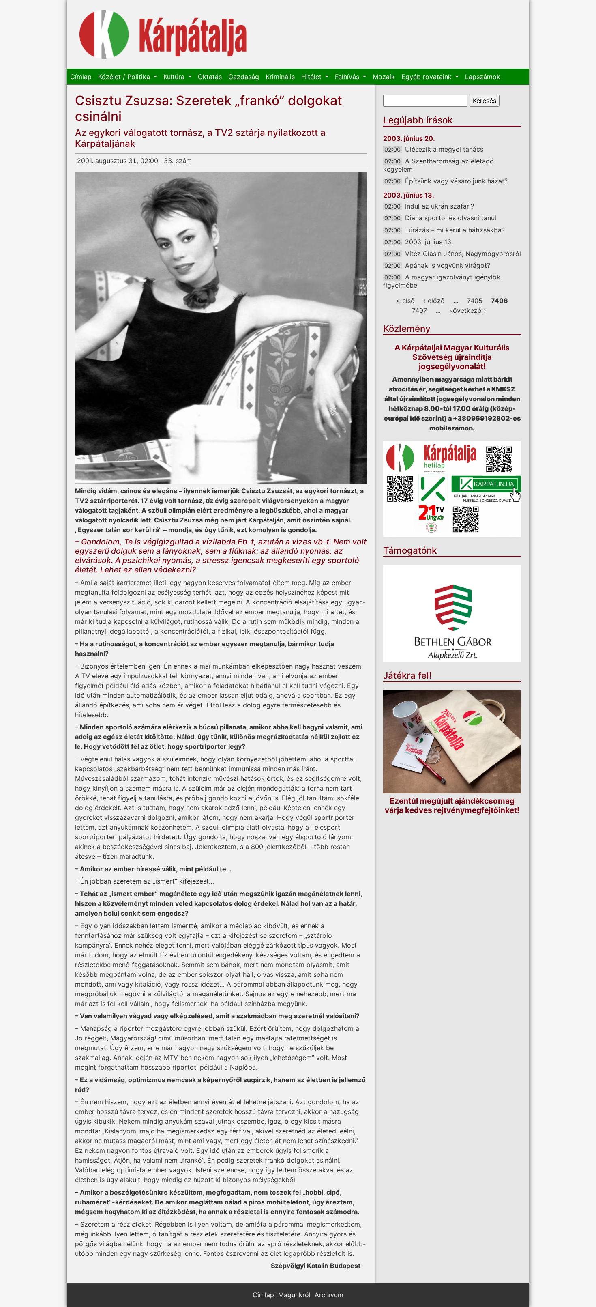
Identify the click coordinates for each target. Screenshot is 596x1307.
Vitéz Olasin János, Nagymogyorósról (463, 253)
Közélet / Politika (125, 77)
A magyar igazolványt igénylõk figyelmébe (441, 281)
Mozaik (384, 77)
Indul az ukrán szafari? (439, 206)
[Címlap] (163, 34)
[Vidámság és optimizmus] (221, 328)
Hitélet (312, 77)
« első (406, 301)
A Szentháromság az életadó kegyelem (438, 165)
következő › (467, 310)
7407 (419, 310)
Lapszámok (482, 77)
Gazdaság (243, 77)
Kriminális (280, 77)
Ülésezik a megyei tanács (444, 149)
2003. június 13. (429, 242)
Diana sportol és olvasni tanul (450, 218)
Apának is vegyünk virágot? (447, 265)
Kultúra (175, 77)
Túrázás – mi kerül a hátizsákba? (455, 230)
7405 (474, 301)
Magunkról (294, 1295)
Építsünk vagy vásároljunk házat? (456, 181)
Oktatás (210, 77)
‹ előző (434, 301)
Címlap (81, 77)
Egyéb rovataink (427, 77)
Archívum (329, 1295)
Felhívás (348, 77)
